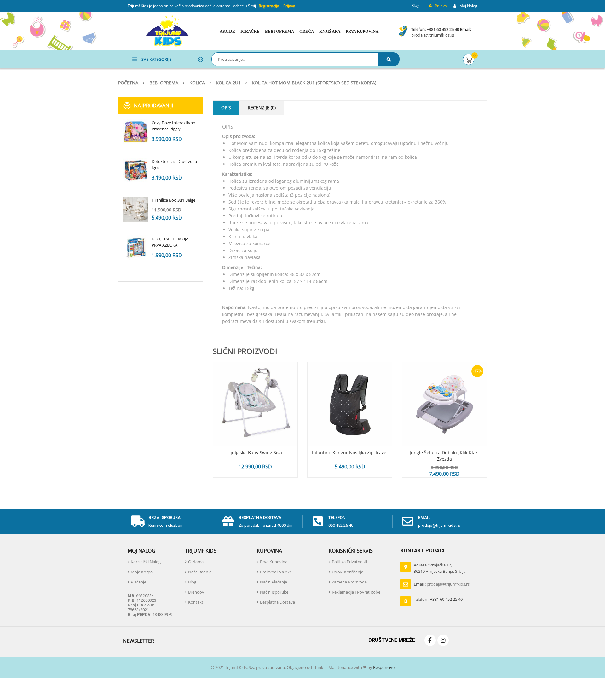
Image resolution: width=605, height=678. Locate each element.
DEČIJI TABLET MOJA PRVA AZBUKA (170, 242)
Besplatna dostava (260, 517)
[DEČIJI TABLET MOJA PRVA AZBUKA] (135, 248)
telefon (337, 517)
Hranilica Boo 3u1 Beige (173, 200)
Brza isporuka (164, 517)
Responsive (383, 667)
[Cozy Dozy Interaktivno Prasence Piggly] (135, 131)
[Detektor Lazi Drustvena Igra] (135, 170)
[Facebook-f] (430, 640)
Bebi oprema (163, 83)
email (424, 517)
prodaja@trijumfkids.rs (432, 35)
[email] (407, 521)
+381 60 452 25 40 (443, 29)
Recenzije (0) (262, 108)
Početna (128, 83)
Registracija (268, 6)
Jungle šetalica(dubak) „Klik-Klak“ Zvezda (444, 456)
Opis (226, 108)
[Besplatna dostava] (228, 521)
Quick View (255, 392)
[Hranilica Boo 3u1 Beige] (135, 209)
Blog (415, 5)
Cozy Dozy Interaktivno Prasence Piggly (173, 126)
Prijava (289, 6)
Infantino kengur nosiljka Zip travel (350, 453)
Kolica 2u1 (228, 83)
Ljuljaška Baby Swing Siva (255, 453)
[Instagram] (443, 640)
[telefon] (318, 521)
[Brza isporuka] (138, 521)
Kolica (197, 83)
